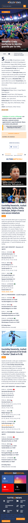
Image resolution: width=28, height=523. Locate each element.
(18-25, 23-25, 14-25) (7, 291)
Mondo (6, 12)
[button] (9, 54)
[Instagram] (17, 478)
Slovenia (4, 136)
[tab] (8, 500)
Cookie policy (6, 521)
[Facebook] (4, 479)
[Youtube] (5, 487)
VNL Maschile (11, 136)
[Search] (24, 6)
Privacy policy (20, 519)
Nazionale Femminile (6, 179)
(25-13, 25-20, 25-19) (7, 425)
